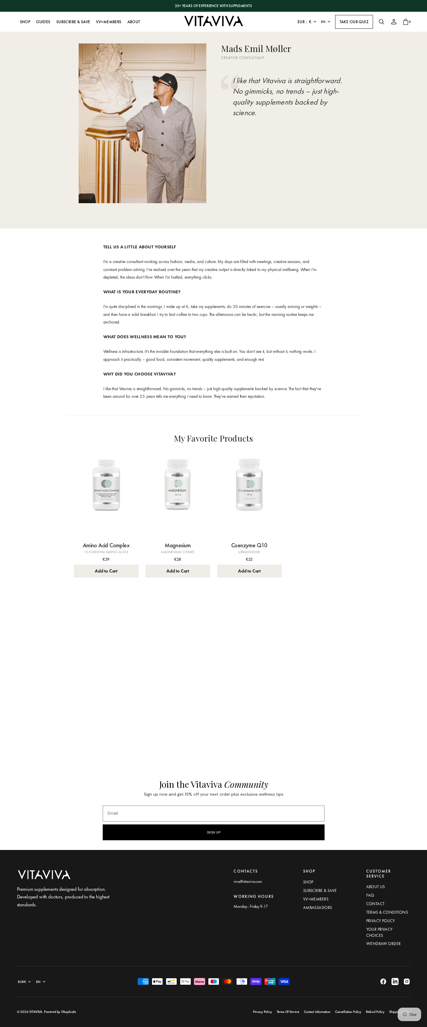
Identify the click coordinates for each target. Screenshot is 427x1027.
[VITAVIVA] (213, 22)
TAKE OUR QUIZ (354, 21)
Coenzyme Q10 (249, 545)
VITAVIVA (35, 1011)
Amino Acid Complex (106, 545)
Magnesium (178, 545)
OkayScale (68, 1011)
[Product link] (106, 494)
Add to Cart (106, 571)
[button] (381, 22)
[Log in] (394, 22)
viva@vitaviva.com (248, 881)
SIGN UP (213, 832)
